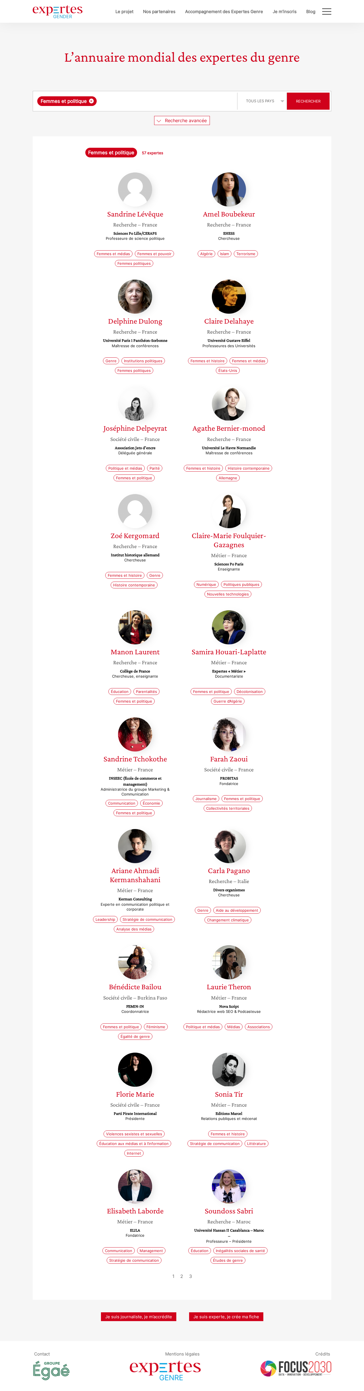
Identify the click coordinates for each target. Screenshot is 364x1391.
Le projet (124, 11)
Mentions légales (182, 1353)
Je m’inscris (285, 11)
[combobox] (135, 101)
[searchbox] (155, 101)
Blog (310, 11)
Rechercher (308, 101)
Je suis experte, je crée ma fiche (226, 1316)
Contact (42, 1353)
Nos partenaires (159, 11)
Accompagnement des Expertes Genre (224, 11)
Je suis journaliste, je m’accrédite (138, 1316)
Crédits (322, 1353)
